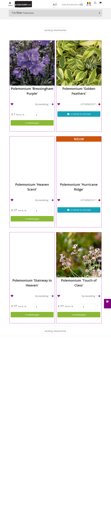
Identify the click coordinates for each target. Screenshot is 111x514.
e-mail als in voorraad (80, 114)
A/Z (55, 4)
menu (10, 5)
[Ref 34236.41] (97, 296)
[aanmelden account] (95, 4)
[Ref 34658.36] (50, 104)
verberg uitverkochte (55, 30)
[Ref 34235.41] (50, 296)
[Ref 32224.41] (50, 200)
